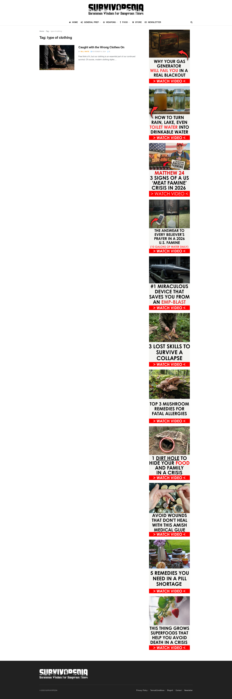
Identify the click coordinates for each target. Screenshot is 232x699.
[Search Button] (192, 22)
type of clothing (56, 31)
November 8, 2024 (99, 51)
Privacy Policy (142, 690)
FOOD (125, 22)
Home (41, 31)
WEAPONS (111, 22)
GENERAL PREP (91, 22)
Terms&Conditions (157, 690)
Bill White (85, 51)
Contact (179, 690)
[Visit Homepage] (116, 9)
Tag (47, 31)
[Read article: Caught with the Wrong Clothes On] (56, 57)
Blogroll (170, 690)
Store (138, 22)
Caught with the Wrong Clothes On (101, 47)
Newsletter (154, 22)
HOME (75, 22)
